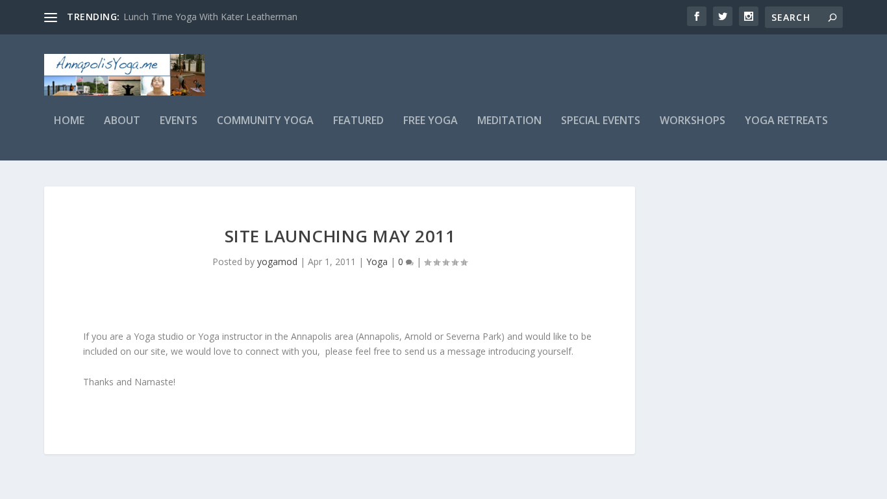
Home (69, 121)
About (122, 121)
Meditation (509, 121)
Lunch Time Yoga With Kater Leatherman (210, 16)
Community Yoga (265, 121)
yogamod (277, 261)
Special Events (600, 121)
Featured (358, 121)
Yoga (377, 261)
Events (178, 121)
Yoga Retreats (786, 121)
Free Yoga (430, 121)
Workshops (692, 121)
